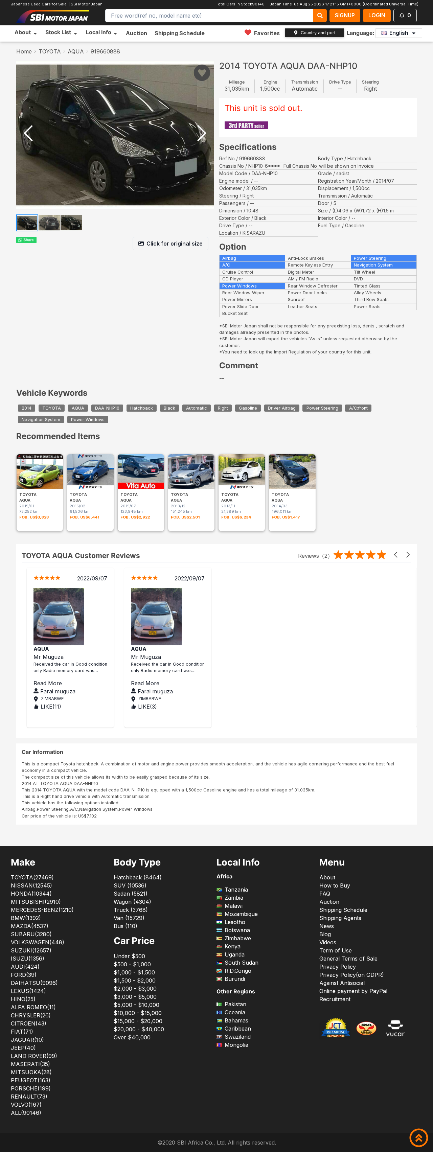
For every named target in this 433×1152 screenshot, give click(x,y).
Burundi (235, 978)
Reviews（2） (315, 555)
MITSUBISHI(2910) (36, 901)
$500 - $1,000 (132, 964)
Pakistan (235, 1004)
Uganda (235, 954)
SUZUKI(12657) (31, 950)
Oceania (235, 1012)
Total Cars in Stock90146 (239, 4)
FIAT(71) (22, 1031)
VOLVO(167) (26, 1104)
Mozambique (241, 914)
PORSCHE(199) (31, 1088)
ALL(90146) (26, 1112)
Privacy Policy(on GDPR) (351, 974)
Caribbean (238, 1028)
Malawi (234, 905)
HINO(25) (23, 999)
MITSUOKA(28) (31, 1072)
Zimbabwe (238, 938)
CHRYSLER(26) (31, 1015)
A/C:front (358, 408)
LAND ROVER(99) (34, 1056)
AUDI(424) (25, 966)
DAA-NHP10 (107, 408)
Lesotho (235, 922)
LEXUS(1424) (28, 991)
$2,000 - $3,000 (135, 988)
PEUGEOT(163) (30, 1080)
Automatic (196, 408)
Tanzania (236, 889)
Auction (136, 33)
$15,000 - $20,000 (138, 1021)
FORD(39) (24, 974)
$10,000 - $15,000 (138, 1013)
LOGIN (376, 15)
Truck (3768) (131, 909)
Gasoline (248, 408)
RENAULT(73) (29, 1096)
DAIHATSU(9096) (34, 983)
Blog (325, 934)
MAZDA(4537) (29, 926)
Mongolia (236, 1044)
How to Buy (334, 885)
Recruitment (334, 999)
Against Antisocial (342, 983)
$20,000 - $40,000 (139, 1029)
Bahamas (236, 1020)
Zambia (234, 897)
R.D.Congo (238, 970)
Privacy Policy (337, 966)
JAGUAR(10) (27, 1039)
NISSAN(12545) (31, 885)
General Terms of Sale (348, 958)
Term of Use (335, 950)
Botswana (237, 930)
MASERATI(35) (30, 1064)
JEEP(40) (23, 1047)
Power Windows (88, 419)
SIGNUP (345, 15)
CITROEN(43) (28, 1023)
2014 (26, 408)
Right (223, 408)
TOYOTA (50, 51)
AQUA (76, 51)
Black (169, 408)
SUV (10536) (130, 885)
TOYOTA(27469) (32, 877)
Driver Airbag (282, 408)
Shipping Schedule (180, 33)
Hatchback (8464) (138, 877)
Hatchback (141, 408)
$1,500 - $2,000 (135, 980)
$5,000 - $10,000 (136, 1004)
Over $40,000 (132, 1037)
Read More (76, 683)
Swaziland (238, 1036)
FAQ (324, 893)
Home (24, 51)
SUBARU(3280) (31, 934)
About (327, 877)
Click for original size (174, 243)
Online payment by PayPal (353, 991)
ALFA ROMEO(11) (33, 1007)
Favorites (267, 33)
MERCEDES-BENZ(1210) (42, 909)
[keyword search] (320, 15)
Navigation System (41, 419)
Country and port (318, 32)
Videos (327, 942)
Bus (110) (125, 926)
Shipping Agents (340, 918)
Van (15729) (129, 918)
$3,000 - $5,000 (135, 996)
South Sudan (241, 962)
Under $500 (129, 956)
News (326, 926)
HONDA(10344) (31, 893)
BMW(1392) (26, 918)
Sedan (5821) (130, 893)
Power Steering (322, 408)
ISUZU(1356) (27, 958)
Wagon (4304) (132, 901)
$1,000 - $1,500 (134, 972)
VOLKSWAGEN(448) (37, 942)
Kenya (233, 946)
